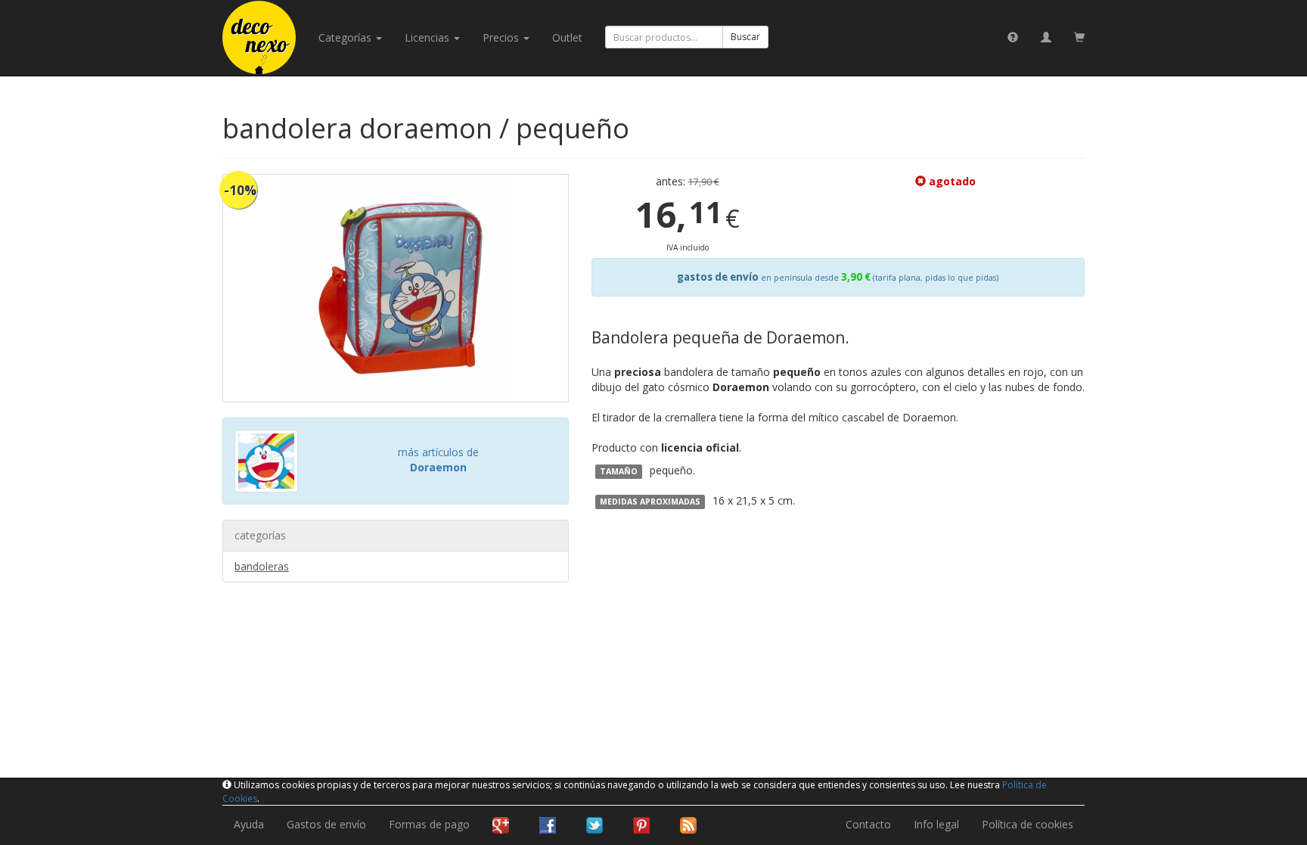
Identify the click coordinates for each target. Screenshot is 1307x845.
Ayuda (249, 824)
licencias (428, 37)
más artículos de (438, 459)
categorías (346, 37)
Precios (502, 37)
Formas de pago (429, 824)
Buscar (745, 36)
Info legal (936, 824)
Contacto (868, 824)
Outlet (567, 37)
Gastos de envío (326, 824)
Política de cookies (1027, 824)
